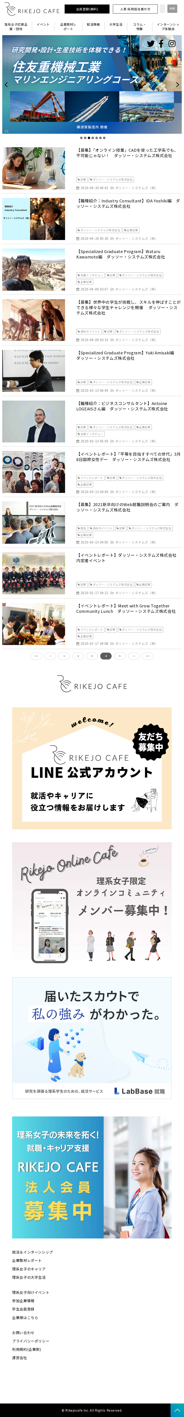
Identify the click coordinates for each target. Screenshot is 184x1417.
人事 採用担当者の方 (135, 9)
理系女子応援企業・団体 (15, 26)
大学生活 (115, 24)
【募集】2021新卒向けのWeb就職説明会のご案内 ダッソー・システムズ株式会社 (127, 507)
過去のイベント (90, 331)
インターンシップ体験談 (168, 26)
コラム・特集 (139, 26)
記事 (83, 179)
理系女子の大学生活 (29, 1277)
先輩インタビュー (92, 275)
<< (36, 656)
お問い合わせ (23, 1332)
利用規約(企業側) (26, 1349)
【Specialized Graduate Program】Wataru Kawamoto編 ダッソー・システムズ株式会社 (120, 254)
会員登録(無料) (87, 9)
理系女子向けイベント (30, 1292)
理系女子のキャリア (29, 1269)
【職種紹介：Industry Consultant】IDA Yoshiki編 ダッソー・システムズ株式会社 (128, 203)
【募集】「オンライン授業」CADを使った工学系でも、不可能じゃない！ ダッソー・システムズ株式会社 (127, 152)
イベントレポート (92, 478)
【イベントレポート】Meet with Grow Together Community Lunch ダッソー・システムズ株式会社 (126, 608)
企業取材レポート (68, 26)
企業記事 (132, 230)
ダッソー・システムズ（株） (136, 188)
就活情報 (93, 24)
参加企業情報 (23, 1300)
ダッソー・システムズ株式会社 (113, 179)
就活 (83, 528)
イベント (43, 24)
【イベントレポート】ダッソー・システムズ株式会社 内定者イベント (128, 557)
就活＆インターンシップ (32, 1252)
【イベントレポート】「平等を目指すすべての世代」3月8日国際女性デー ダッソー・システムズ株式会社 (128, 456)
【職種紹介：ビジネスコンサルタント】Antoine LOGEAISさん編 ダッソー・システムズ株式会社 (122, 406)
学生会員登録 (23, 1309)
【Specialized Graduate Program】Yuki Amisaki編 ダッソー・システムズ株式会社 (127, 355)
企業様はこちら (25, 1317)
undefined (8, 84)
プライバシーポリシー (30, 1341)
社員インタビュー (92, 434)
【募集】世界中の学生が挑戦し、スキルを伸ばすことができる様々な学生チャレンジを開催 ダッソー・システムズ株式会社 (128, 307)
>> (147, 656)
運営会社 (19, 1357)
